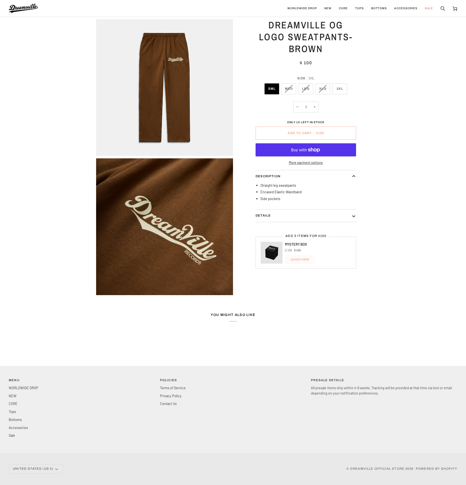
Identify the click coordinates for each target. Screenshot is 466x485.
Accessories (18, 427)
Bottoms (15, 419)
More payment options (306, 162)
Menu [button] (14, 380)
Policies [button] (168, 380)
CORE (13, 403)
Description (268, 176)
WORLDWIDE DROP (23, 388)
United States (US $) (33, 468)
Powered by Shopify (436, 468)
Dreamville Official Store (377, 468)
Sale (12, 435)
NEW (13, 396)
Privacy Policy (171, 396)
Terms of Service (173, 388)
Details (263, 215)
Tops (12, 411)
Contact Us (168, 403)
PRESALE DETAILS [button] (327, 380)
